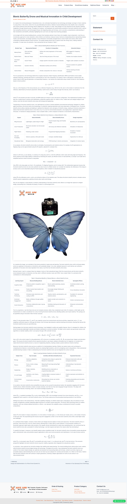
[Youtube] (15, 1)
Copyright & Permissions (99, 31)
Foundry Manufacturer (79, 492)
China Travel (58, 500)
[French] (108, 0)
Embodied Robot (78, 500)
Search (94, 15)
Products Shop (68, 5)
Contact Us (106, 5)
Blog (112, 5)
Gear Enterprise (78, 491)
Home (60, 5)
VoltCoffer (76, 489)
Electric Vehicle (87, 500)
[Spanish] (113, 0)
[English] (106, 0)
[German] (109, 0)
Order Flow (54, 489)
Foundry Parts (39, 500)
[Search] (112, 18)
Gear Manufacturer (49, 500)
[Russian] (112, 0)
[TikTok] (13, 1)
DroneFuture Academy (81, 5)
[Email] (11, 1)
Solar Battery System (67, 500)
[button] (114, 5)
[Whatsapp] (17, 1)
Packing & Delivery (56, 491)
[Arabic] (105, 0)
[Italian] (110, 0)
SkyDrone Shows (95, 5)
